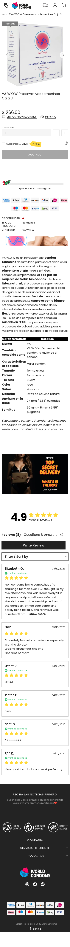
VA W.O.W (28, 230)
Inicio (5, 14)
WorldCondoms (21, 5)
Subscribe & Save (23, 144)
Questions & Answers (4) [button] (43, 534)
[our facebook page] (35, 884)
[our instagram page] (27, 884)
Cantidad (8, 127)
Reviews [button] (11, 534)
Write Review (33, 545)
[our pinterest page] (43, 884)
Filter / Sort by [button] (16, 556)
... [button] (36, 614)
